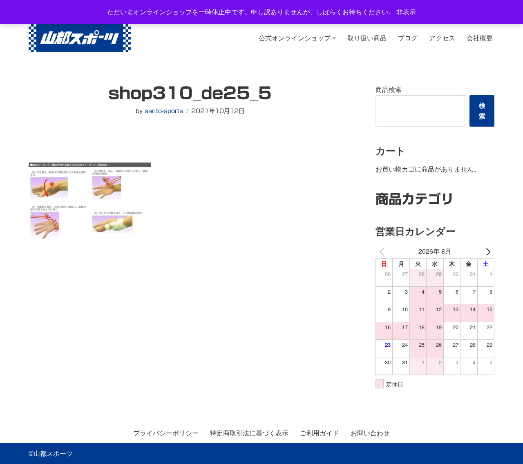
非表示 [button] (406, 12)
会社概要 (480, 38)
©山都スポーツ (51, 453)
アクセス (442, 38)
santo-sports (164, 111)
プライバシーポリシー (166, 433)
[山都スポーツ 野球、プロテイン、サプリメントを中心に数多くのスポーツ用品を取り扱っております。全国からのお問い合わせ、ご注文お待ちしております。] (80, 38)
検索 (482, 111)
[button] (334, 38)
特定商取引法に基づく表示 (249, 433)
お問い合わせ (370, 433)
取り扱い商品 (367, 38)
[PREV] (383, 251)
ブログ (408, 38)
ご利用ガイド (319, 433)
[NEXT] (486, 251)
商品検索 (388, 89)
